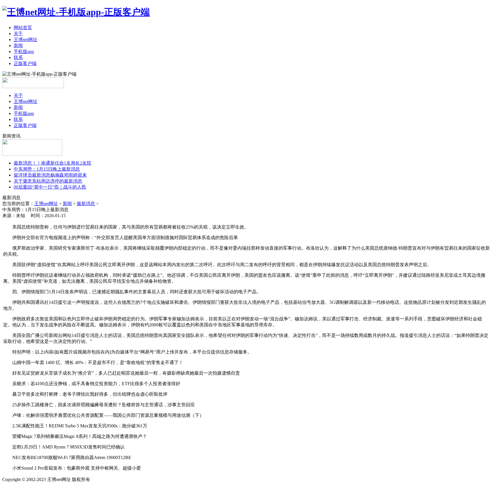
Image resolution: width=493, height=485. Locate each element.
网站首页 (23, 27)
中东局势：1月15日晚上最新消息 (47, 169)
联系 (18, 57)
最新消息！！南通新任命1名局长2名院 (52, 163)
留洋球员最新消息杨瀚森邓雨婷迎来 (50, 175)
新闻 (18, 45)
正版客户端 (25, 63)
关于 (18, 33)
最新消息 (86, 203)
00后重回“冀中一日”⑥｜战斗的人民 (50, 187)
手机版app (24, 51)
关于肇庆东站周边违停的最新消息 (48, 181)
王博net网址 (25, 39)
